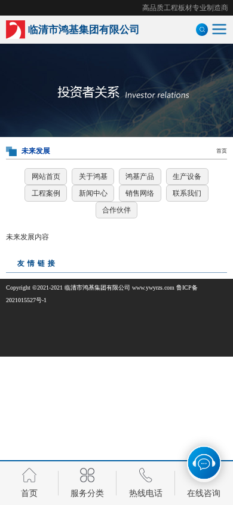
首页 (221, 151)
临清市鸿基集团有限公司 (97, 287)
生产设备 (187, 176)
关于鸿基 (93, 176)
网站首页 (46, 176)
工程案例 (46, 193)
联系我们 (187, 193)
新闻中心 (93, 193)
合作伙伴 (116, 210)
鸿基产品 (139, 176)
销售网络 (139, 193)
